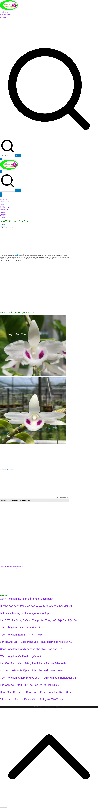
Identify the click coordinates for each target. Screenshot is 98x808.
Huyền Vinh (4, 254)
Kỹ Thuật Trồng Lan (4, 12)
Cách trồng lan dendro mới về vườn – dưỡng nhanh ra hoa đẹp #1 (38, 677)
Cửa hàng (2, 202)
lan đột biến (17, 255)
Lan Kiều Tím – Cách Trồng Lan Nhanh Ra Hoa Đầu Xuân (33, 663)
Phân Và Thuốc (3, 17)
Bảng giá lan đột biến (10, 469)
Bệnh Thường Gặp (4, 15)
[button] (1, 159)
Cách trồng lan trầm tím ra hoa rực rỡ (21, 634)
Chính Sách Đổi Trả (4, 201)
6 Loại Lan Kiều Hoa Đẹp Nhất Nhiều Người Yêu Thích (31, 699)
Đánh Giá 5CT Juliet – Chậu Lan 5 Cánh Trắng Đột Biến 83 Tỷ (35, 692)
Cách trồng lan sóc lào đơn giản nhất (21, 656)
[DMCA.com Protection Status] (3, 807)
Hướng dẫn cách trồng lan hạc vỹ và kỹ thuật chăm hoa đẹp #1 (36, 605)
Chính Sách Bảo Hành (5, 198)
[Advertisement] (49, 29)
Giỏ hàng (2, 204)
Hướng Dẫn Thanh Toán (5, 209)
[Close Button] (1, 195)
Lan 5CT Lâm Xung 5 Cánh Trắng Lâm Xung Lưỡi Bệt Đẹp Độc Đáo (39, 620)
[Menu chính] (1, 171)
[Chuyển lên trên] (49, 805)
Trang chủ (2, 215)
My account (2, 211)
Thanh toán (2, 212)
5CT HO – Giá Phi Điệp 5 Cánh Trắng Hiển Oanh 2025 (31, 670)
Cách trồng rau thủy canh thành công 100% (10, 568)
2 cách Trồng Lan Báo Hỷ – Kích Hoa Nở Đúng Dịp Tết (12, 566)
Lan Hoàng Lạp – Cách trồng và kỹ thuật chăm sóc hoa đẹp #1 (36, 641)
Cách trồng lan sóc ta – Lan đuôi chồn (21, 627)
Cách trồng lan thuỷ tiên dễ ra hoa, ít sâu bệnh (26, 598)
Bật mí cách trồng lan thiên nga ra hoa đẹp (24, 613)
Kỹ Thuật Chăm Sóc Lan (5, 14)
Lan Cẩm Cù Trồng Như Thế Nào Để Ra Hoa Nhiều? (30, 684)
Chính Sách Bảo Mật (4, 199)
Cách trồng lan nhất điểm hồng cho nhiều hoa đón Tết (31, 649)
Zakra (57, 706)
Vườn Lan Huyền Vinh (45, 706)
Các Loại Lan (3, 11)
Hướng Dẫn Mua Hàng (5, 207)
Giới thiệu (2, 206)
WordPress (63, 706)
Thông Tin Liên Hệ (4, 214)
